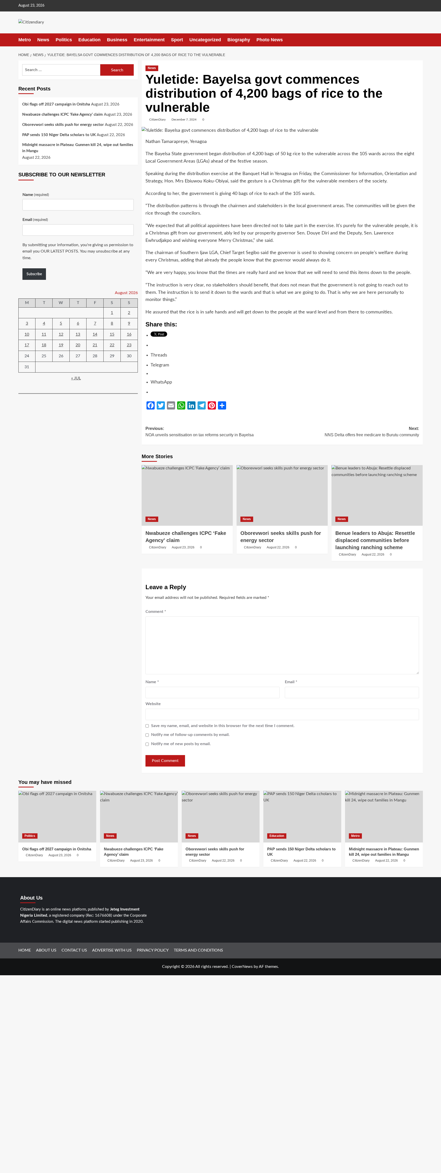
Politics (64, 39)
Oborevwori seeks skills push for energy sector (63, 125)
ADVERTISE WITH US (112, 950)
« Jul (76, 378)
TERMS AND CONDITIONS (198, 950)
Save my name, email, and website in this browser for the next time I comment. (223, 726)
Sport (177, 39)
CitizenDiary (157, 119)
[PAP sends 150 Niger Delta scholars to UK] (302, 816)
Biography (238, 39)
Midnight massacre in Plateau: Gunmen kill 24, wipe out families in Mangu (77, 148)
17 (26, 345)
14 (95, 334)
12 (61, 334)
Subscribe (34, 274)
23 (129, 345)
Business (117, 39)
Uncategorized (205, 39)
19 (61, 345)
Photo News (269, 39)
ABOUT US (46, 950)
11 (44, 334)
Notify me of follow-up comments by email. (190, 735)
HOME (24, 950)
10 (26, 334)
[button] (419, 39)
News (43, 39)
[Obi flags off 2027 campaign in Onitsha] (57, 816)
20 (78, 345)
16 (129, 334)
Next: (372, 431)
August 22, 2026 (278, 547)
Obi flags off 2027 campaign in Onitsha (56, 104)
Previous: (199, 431)
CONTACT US (74, 950)
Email (291, 682)
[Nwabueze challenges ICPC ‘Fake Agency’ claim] (187, 495)
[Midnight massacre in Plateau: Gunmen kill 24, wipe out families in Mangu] (384, 816)
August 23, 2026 (183, 547)
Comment (155, 612)
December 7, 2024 (184, 119)
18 (44, 345)
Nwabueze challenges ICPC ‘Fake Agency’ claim (62, 114)
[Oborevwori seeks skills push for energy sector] (282, 495)
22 (112, 345)
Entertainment (149, 39)
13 (78, 334)
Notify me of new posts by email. (181, 744)
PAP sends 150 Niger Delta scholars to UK (59, 135)
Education (89, 39)
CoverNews (242, 967)
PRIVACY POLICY (153, 950)
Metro (24, 39)
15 (112, 334)
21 (95, 345)
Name (152, 682)
